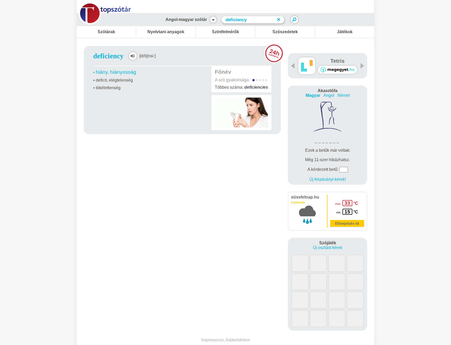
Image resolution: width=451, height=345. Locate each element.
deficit (101, 80)
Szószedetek (285, 32)
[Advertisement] (182, 149)
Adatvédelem (237, 340)
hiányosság (123, 72)
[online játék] (337, 70)
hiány (102, 72)
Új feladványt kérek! (327, 179)
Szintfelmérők (225, 32)
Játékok (345, 32)
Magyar (313, 95)
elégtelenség (121, 80)
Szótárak (106, 32)
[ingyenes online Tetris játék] (306, 65)
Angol (328, 95)
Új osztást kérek (327, 247)
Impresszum (212, 340)
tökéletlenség (108, 88)
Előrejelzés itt (347, 223)
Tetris (337, 61)
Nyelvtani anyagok (165, 32)
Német (343, 95)
